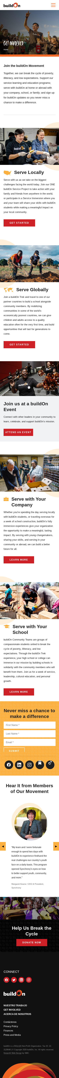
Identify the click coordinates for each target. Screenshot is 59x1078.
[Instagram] (29, 764)
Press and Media (12, 1035)
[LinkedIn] (19, 764)
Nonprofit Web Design (13, 1053)
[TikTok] (50, 764)
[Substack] (40, 764)
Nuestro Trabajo (15, 1005)
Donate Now (31, 942)
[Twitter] (14, 980)
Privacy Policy (11, 1026)
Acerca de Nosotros (17, 1014)
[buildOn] (12, 5)
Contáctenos (10, 1022)
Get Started (19, 223)
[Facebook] (9, 764)
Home (6, 50)
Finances (8, 1030)
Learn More (19, 560)
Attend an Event (18, 432)
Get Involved (12, 1010)
